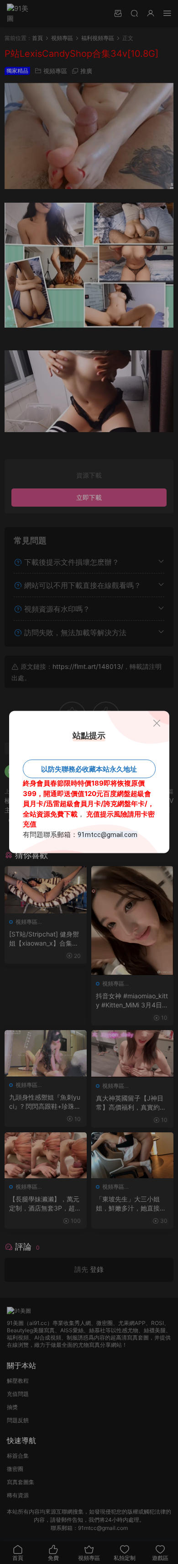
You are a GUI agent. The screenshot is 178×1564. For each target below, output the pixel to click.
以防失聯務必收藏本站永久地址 (89, 769)
